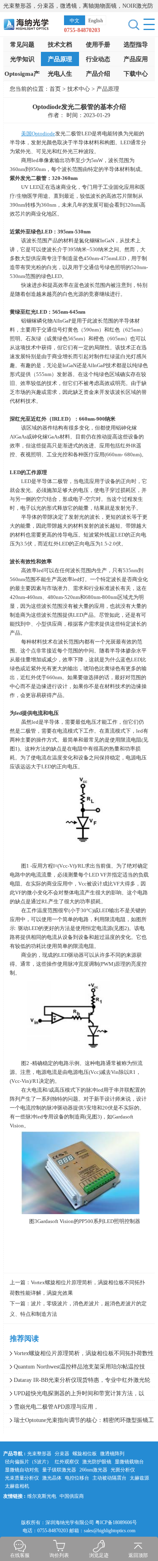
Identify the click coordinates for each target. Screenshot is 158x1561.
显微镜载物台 (129, 1462)
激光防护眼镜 (96, 1462)
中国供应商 (72, 1496)
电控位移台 (77, 1478)
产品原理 (60, 59)
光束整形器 (39, 1453)
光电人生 (60, 74)
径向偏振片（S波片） (28, 1462)
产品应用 (136, 59)
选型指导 (136, 44)
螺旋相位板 (85, 1453)
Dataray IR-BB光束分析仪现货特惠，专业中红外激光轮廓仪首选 (77, 1382)
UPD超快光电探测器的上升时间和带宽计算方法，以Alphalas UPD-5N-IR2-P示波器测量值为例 (74, 1395)
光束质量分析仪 (22, 1478)
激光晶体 (52, 1478)
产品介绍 (98, 74)
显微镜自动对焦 (22, 1470)
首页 (55, 89)
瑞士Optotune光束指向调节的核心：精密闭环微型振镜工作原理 (79, 1422)
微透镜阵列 (112, 1453)
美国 (38, 133)
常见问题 (22, 44)
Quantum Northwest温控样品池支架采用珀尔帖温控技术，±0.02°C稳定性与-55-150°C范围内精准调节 (74, 1368)
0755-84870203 (82, 30)
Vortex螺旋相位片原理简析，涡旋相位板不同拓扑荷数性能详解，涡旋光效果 (79, 1355)
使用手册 (98, 44)
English (95, 21)
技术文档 (60, 44)
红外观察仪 (67, 1462)
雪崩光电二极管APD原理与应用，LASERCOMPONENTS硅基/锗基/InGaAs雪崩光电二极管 (73, 1408)
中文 (74, 21)
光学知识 (22, 59)
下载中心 (136, 74)
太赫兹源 (139, 1478)
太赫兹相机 (17, 1486)
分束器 (62, 1453)
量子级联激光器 (59, 1470)
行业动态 (98, 59)
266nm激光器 (93, 1470)
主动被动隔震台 (109, 1478)
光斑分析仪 (123, 1470)
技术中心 (79, 89)
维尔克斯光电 (41, 1496)
